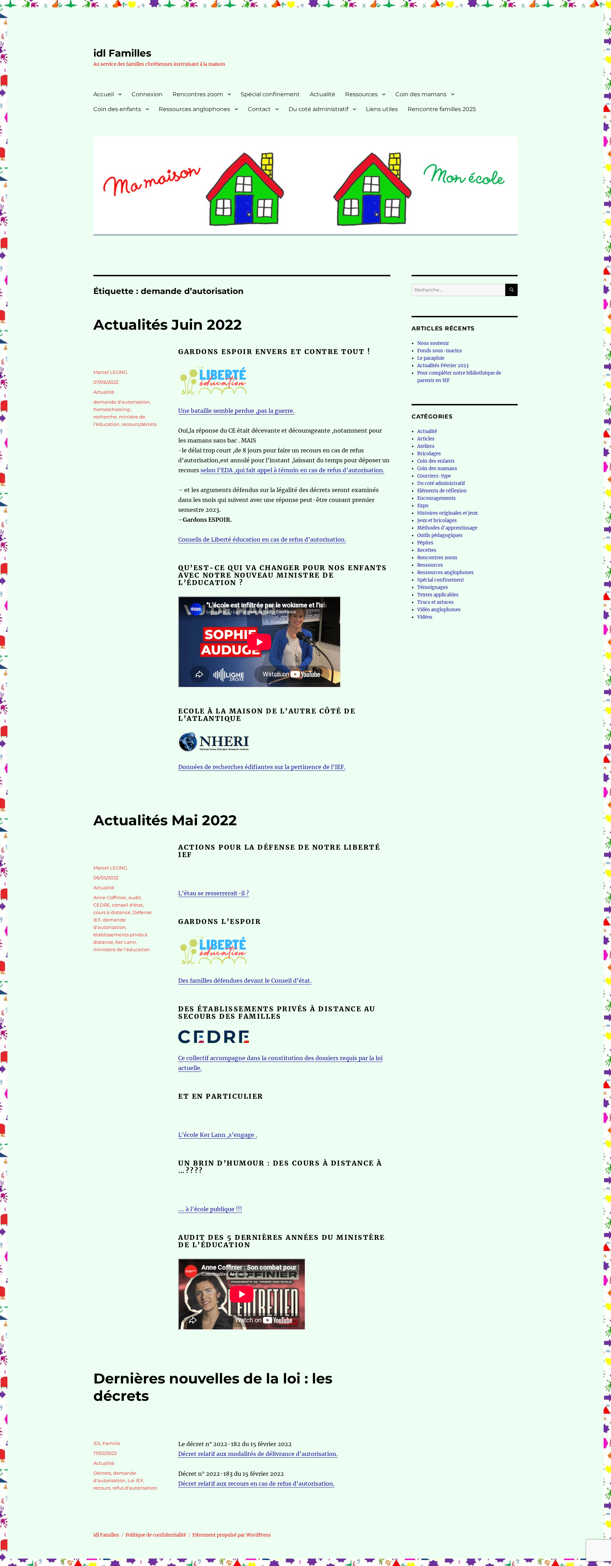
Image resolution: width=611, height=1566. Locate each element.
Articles (426, 439)
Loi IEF (135, 1480)
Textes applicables (438, 595)
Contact (259, 109)
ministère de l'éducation (121, 949)
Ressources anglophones (194, 109)
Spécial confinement (270, 94)
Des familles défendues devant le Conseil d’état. (245, 980)
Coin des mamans (421, 94)
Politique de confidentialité (156, 1535)
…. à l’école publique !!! (210, 1209)
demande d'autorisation (121, 402)
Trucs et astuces (435, 602)
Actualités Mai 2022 (165, 820)
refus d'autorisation (134, 1488)
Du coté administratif (318, 109)
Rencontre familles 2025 (442, 109)
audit (134, 897)
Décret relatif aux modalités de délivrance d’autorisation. (258, 1453)
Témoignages (432, 587)
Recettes (426, 550)
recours (101, 1488)
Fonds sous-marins (439, 351)
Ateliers (426, 446)
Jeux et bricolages (437, 521)
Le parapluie (430, 358)
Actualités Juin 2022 (167, 324)
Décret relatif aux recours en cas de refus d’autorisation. (256, 1483)
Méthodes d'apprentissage (447, 528)
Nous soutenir (433, 343)
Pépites (425, 543)
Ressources (361, 94)
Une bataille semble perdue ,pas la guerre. (236, 410)
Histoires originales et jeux (447, 513)
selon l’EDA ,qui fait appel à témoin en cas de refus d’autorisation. (292, 470)
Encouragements (436, 498)
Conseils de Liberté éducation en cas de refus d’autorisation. (262, 539)
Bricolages (429, 454)
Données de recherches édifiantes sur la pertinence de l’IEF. (261, 766)
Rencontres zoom (198, 94)
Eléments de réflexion (442, 491)
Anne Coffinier (109, 897)
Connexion (147, 94)
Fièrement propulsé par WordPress (231, 1535)
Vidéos (424, 617)
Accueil (103, 94)
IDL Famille (106, 1443)
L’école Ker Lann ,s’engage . (217, 1134)
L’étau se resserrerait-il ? (213, 893)
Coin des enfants (117, 109)
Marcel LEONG (110, 372)
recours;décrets (139, 424)
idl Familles (122, 53)
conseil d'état (127, 905)
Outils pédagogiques (439, 535)
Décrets (102, 1473)
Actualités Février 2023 (443, 366)
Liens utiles (382, 109)
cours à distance (111, 912)
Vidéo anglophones (439, 610)
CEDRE (101, 905)
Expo (423, 506)
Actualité (322, 94)
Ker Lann (125, 942)
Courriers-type (434, 476)
